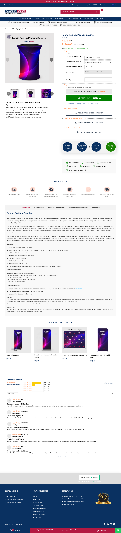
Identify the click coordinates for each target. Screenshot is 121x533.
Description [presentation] (25, 207)
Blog (13, 524)
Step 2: (66, 85)
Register (107, 4)
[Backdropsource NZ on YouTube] (114, 524)
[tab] (25, 207)
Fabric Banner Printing (25, 18)
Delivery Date (70, 73)
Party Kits (99, 18)
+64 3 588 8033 (92, 4)
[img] (16, 399)
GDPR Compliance (38, 511)
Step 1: (66, 51)
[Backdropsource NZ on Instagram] (111, 524)
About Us (7, 524)
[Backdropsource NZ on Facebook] (104, 524)
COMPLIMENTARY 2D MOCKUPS (72, 25)
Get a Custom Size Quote (72, 128)
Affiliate (5, 4)
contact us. (78, 288)
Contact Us (36, 496)
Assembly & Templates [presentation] (78, 207)
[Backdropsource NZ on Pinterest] (108, 524)
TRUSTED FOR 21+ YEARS (82, 22)
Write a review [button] (108, 383)
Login (101, 4)
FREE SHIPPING (39, 22)
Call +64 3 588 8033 (47, 530)
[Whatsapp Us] (118, 530)
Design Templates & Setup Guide (90, 122)
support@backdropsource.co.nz (76, 4)
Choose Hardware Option (74, 66)
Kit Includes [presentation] (39, 207)
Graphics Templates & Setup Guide (75, 118)
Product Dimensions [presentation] (56, 207)
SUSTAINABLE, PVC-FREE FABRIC (19, 22)
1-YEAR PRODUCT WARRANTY (59, 22)
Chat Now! (103, 530)
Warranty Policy (38, 505)
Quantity (68, 80)
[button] (66, 41)
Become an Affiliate (39, 514)
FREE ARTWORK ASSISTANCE (104, 22)
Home (6, 29)
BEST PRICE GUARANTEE (49, 25)
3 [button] (60, 457)
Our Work (11, 4)
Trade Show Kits (10, 496)
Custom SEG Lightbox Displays (14, 499)
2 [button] (58, 457)
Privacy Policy (37, 517)
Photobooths (88, 18)
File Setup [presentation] (96, 207)
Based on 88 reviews (13, 384)
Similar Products (67, 38)
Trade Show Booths (73, 18)
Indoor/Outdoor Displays (43, 18)
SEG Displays (59, 18)
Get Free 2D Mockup (71, 108)
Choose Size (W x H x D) (73, 57)
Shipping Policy (38, 502)
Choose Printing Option (73, 61)
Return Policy (37, 499)
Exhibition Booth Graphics (13, 502)
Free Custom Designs (39, 508)
